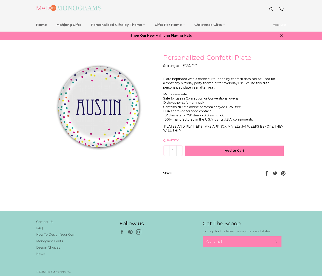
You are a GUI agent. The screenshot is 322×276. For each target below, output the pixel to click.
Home (41, 25)
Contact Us (44, 222)
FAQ (39, 228)
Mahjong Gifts (69, 25)
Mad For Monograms (57, 271)
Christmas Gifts (208, 25)
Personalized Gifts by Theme (117, 25)
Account (279, 25)
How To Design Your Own (55, 235)
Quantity (171, 140)
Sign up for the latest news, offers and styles (236, 231)
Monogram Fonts (49, 241)
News (40, 254)
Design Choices (48, 247)
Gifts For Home (169, 25)
